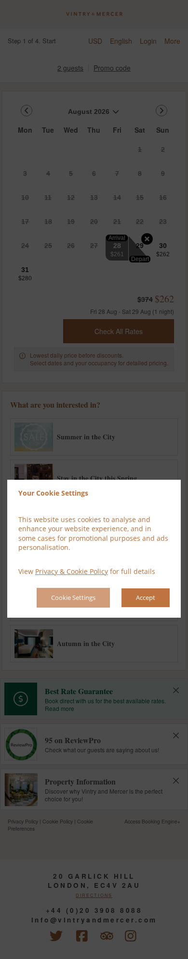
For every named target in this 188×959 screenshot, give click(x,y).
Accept (145, 597)
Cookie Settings (73, 597)
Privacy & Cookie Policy (71, 571)
